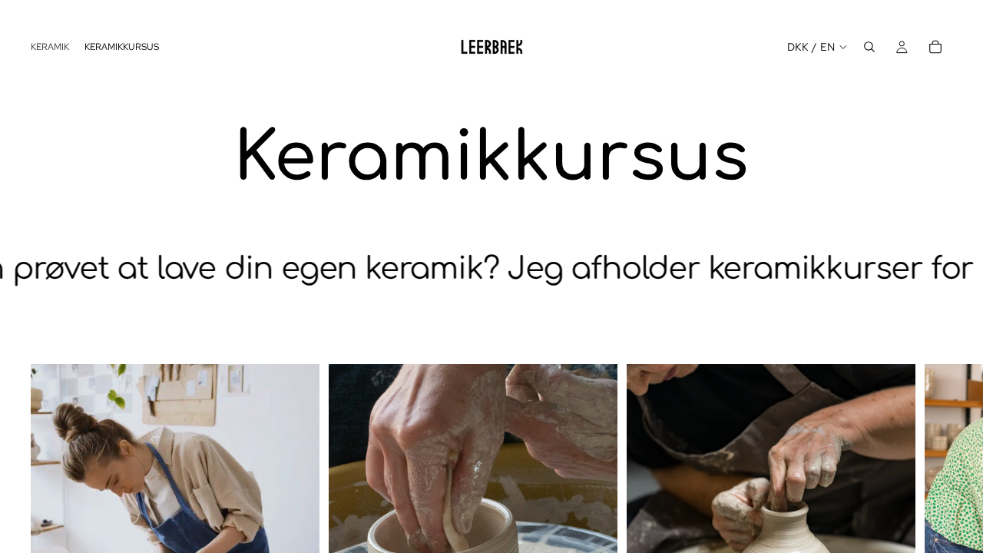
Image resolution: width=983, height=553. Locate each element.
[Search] (869, 47)
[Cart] (935, 47)
